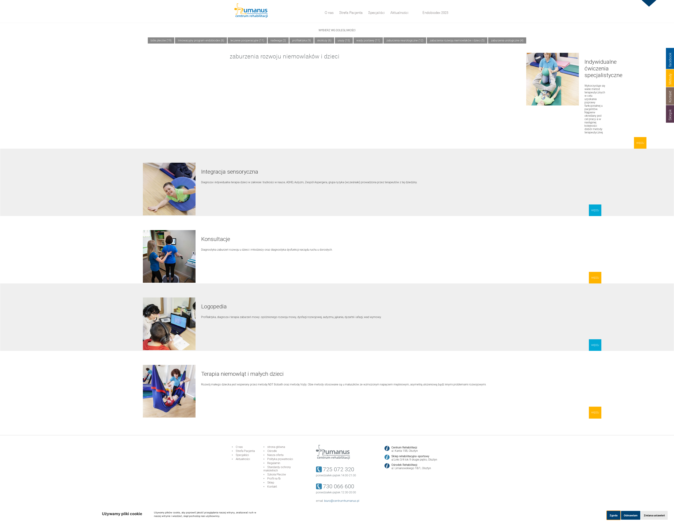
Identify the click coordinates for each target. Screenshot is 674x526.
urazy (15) (344, 40)
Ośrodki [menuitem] (272, 451)
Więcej (640, 143)
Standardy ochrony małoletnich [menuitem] (277, 468)
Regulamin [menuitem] (273, 463)
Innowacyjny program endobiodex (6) (201, 40)
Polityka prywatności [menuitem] (280, 459)
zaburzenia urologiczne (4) (507, 40)
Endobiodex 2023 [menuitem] (435, 13)
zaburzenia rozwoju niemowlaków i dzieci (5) (457, 40)
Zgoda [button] (613, 515)
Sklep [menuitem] (270, 482)
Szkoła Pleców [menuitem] (276, 474)
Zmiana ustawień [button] (654, 515)
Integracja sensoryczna (229, 171)
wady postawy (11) (368, 40)
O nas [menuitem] (329, 13)
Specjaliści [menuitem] (376, 13)
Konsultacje (215, 239)
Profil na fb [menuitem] (274, 478)
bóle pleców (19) (161, 40)
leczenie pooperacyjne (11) (247, 40)
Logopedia (214, 306)
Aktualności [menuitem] (399, 13)
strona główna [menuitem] (276, 447)
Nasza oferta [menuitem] (275, 455)
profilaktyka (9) (301, 40)
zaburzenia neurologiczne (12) (404, 40)
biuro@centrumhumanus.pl (341, 500)
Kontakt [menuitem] (272, 486)
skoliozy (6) (324, 40)
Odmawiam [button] (630, 515)
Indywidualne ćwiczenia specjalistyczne (603, 68)
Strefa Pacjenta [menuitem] (351, 13)
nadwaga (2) (278, 40)
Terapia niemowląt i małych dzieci (242, 373)
